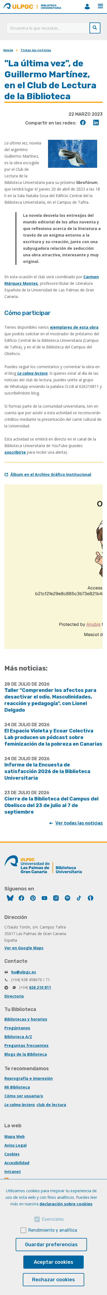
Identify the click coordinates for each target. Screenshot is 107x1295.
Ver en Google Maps (23, 947)
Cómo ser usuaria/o (23, 1095)
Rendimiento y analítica (52, 1230)
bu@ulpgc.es (23, 972)
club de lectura (51, 1104)
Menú (100, 6)
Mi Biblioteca (17, 1087)
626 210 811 (40, 987)
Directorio (14, 996)
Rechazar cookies (53, 1280)
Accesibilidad (16, 1162)
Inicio (8, 50)
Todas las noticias (36, 50)
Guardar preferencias (51, 1245)
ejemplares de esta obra (74, 327)
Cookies (11, 1154)
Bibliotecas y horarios (25, 1019)
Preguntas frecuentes (26, 1045)
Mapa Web (14, 1136)
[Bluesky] (10, 898)
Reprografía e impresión (28, 1078)
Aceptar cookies (53, 1262)
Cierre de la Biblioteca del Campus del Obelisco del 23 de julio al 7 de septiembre (51, 805)
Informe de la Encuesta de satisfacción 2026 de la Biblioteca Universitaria (47, 771)
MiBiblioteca (87, 6)
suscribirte (15, 452)
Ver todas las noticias (79, 823)
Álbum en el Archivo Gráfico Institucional (50, 474)
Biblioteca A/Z (18, 1036)
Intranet (12, 1171)
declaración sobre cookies (66, 1203)
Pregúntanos (17, 1027)
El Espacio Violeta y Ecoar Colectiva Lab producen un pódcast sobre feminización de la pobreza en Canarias (53, 737)
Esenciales (53, 1219)
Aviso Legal (15, 1145)
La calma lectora (32, 373)
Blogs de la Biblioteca (25, 1054)
